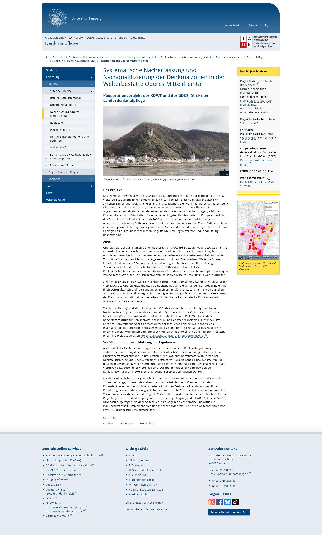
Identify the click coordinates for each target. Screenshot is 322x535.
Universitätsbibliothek (143, 484)
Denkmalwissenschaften (229, 57)
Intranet (51, 479)
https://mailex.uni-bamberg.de (65, 507)
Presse (133, 455)
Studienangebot (139, 494)
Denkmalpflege (61, 43)
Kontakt (108, 423)
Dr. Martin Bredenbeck (257, 83)
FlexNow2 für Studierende (62, 470)
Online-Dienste (55, 489)
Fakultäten (59, 57)
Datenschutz (147, 423)
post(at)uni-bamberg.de (233, 474)
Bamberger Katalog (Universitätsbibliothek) (73, 455)
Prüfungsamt (137, 465)
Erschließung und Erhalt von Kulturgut (257, 181)
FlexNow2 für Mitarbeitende (64, 475)
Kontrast (233, 25)
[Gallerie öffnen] (258, 230)
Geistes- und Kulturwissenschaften (88, 57)
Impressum (126, 423)
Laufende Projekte (87, 60)
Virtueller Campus (57, 516)
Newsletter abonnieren (226, 512)
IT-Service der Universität (145, 470)
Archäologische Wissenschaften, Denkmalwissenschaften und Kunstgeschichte (95, 37)
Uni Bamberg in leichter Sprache (146, 509)
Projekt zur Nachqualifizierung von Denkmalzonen (173, 335)
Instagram (211, 502)
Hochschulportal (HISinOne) (63, 460)
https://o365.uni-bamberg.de (64, 511)
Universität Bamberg (61, 29)
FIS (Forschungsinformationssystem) (69, 465)
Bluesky (227, 502)
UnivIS (50, 498)
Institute (116, 57)
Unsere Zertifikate (223, 485)
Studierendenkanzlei (142, 479)
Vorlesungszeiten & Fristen (146, 489)
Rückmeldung (137, 475)
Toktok (235, 502)
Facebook (219, 502)
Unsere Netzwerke (223, 480)
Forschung (55, 60)
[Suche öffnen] (266, 25)
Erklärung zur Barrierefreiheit (144, 502)
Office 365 (52, 484)
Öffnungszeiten (139, 460)
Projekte (69, 60)
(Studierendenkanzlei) (60, 493)
